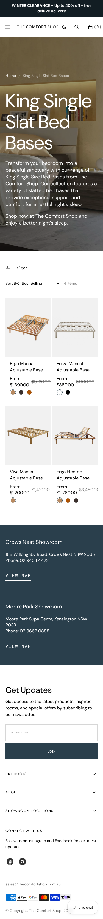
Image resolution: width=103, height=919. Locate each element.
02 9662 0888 (34, 631)
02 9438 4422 (34, 560)
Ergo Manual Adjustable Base (26, 366)
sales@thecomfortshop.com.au (33, 884)
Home (10, 75)
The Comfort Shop (45, 910)
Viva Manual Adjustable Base (26, 475)
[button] (76, 27)
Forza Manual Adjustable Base (73, 366)
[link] (28, 327)
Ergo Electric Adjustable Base (73, 475)
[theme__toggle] (64, 27)
